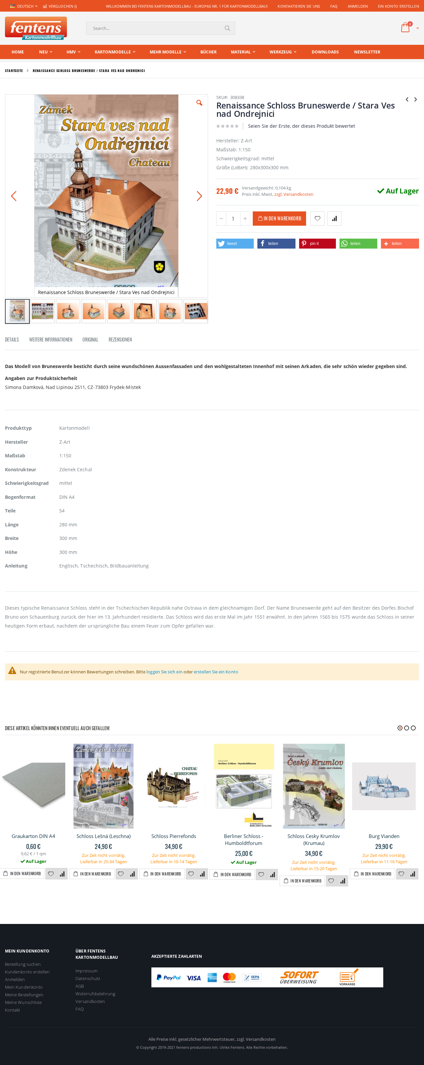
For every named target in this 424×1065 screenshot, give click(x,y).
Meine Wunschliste (23, 1002)
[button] (199, 108)
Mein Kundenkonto (24, 987)
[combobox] (160, 28)
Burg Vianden (384, 836)
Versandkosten (90, 1001)
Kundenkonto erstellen (27, 972)
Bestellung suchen (23, 964)
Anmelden (358, 6)
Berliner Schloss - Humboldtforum (243, 839)
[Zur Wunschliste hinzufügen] (50, 874)
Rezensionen (120, 339)
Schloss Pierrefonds (173, 836)
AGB (80, 986)
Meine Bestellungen (24, 995)
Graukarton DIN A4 (33, 836)
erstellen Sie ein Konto (216, 672)
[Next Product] (415, 99)
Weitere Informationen (50, 339)
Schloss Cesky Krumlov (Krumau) (314, 839)
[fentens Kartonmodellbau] (36, 28)
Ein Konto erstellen (398, 6)
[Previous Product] (407, 99)
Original (90, 339)
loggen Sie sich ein (164, 672)
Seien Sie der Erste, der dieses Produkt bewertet (301, 126)
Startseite (14, 70)
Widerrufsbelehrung (95, 994)
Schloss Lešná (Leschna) (104, 836)
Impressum (86, 971)
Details (12, 339)
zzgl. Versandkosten (293, 194)
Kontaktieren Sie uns (299, 6)
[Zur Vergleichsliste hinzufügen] (62, 874)
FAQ (334, 6)
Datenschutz (88, 978)
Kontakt (12, 1010)
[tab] (17, 340)
